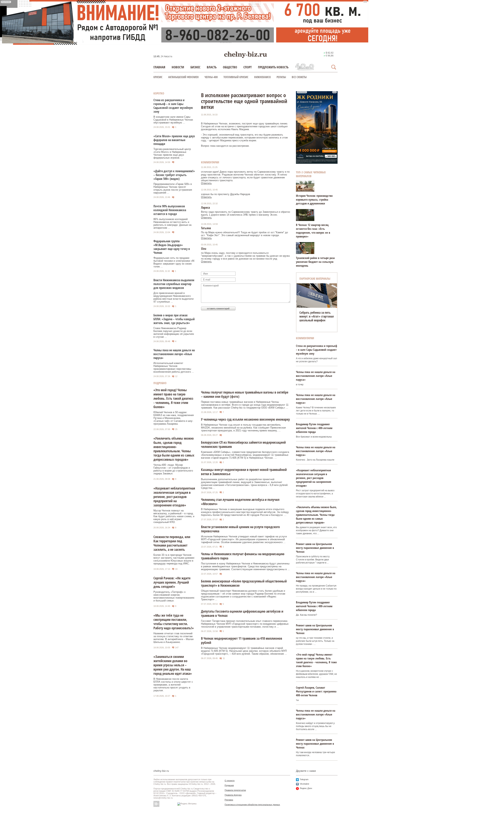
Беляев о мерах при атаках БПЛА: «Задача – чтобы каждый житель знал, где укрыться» (174, 319)
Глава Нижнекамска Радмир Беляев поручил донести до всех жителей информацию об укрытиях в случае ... (173, 332)
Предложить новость (273, 67)
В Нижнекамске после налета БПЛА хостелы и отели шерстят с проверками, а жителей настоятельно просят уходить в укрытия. (173, 684)
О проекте (230, 780)
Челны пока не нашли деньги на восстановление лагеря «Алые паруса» (174, 354)
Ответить (206, 183)
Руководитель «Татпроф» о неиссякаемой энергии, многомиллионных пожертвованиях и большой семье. (173, 596)
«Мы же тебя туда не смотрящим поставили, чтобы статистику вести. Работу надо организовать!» (173, 621)
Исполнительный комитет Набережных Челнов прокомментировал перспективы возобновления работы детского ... (173, 367)
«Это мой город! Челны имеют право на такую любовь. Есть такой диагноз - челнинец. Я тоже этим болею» (173, 398)
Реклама (229, 800)
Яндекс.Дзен (306, 788)
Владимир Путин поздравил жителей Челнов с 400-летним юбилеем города (314, 428)
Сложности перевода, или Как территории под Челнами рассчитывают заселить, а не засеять (171, 543)
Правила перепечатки (235, 790)
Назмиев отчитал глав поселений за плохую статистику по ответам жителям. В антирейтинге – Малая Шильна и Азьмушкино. (173, 637)
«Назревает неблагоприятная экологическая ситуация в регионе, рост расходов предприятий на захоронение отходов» (174, 496)
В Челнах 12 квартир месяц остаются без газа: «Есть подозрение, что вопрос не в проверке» (313, 230)
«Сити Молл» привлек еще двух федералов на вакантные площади (174, 140)
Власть (212, 67)
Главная (159, 67)
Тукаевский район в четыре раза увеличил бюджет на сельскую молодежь (315, 261)
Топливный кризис (235, 77)
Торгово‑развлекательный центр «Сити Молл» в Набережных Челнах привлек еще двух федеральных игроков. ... (172, 153)
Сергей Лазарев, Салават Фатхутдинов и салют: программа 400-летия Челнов (316, 691)
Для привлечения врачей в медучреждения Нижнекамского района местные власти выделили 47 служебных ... (173, 297)
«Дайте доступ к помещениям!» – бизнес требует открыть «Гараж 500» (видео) (174, 175)
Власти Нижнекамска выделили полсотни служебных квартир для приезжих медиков (173, 284)
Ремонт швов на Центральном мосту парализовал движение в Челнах (315, 547)
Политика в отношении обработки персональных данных (252, 804)
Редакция (229, 785)
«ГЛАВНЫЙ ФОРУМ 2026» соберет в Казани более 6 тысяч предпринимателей (316, 316)
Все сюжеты (299, 77)
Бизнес (195, 67)
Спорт (247, 67)
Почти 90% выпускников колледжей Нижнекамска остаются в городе (169, 210)
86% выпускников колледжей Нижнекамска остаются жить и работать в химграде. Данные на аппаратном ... (172, 223)
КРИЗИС (157, 77)
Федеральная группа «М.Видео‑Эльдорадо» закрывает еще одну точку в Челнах (171, 247)
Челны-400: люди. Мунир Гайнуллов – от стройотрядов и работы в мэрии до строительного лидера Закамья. (173, 469)
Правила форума (233, 795)
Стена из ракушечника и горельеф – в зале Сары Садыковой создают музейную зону (173, 106)
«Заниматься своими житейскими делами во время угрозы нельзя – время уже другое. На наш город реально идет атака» (172, 665)
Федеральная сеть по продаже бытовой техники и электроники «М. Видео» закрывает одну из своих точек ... (174, 262)
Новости (178, 67)
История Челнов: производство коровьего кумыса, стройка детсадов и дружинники (314, 199)
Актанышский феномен (183, 77)
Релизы (281, 77)
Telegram (304, 779)
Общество (230, 67)
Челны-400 (211, 77)
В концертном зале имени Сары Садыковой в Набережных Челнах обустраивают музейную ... (173, 119)
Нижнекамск (262, 77)
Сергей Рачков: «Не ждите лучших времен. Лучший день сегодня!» (171, 582)
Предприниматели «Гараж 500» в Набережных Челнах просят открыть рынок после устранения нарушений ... (172, 188)
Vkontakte (304, 784)
